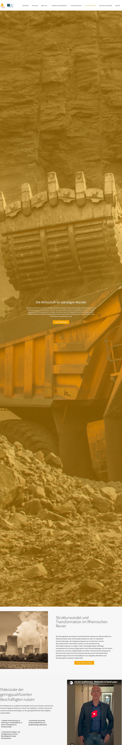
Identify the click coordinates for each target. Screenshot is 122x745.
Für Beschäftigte (76, 5)
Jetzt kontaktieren (84, 663)
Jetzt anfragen (61, 322)
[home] (7, 5)
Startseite (25, 5)
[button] (45, 5)
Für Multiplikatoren (105, 5)
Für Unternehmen (90, 5)
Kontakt (117, 5)
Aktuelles (35, 5)
